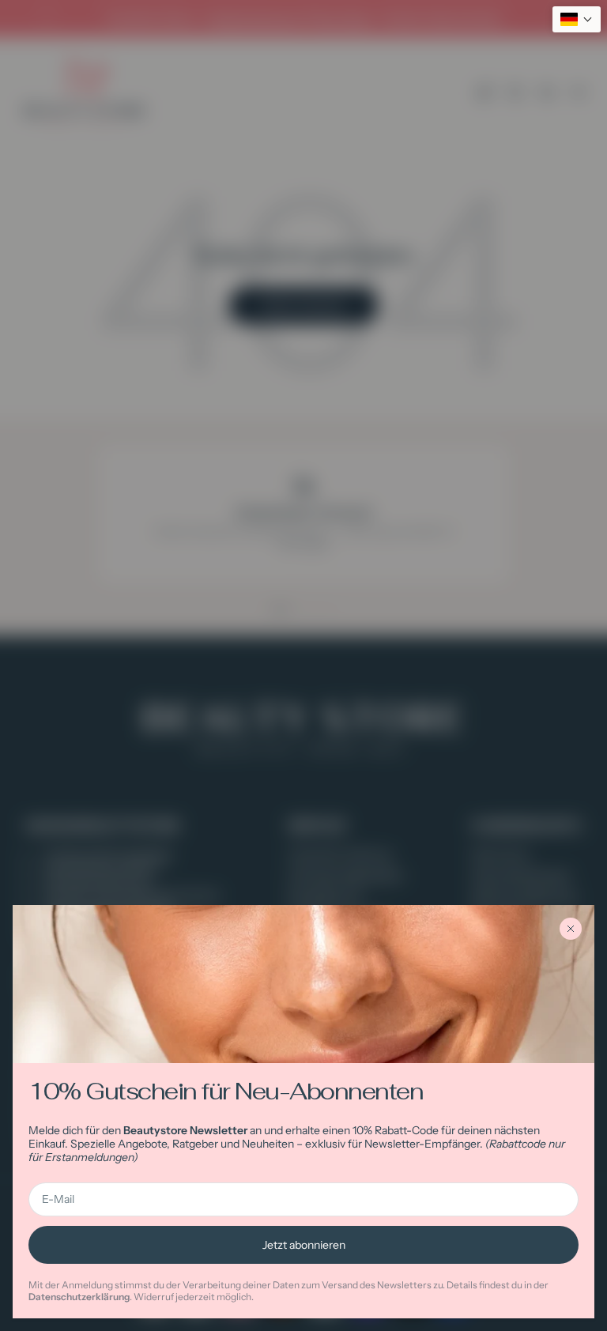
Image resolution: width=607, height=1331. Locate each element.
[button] (576, 19)
